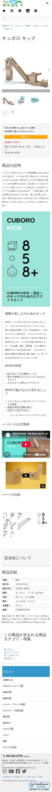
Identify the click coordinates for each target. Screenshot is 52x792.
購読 (40, 777)
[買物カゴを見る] (47, 3)
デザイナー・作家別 (11, 711)
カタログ (7, 729)
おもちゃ (18, 26)
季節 (5, 717)
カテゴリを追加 (10, 747)
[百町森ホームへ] (4, 11)
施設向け (7, 723)
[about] (28, 11)
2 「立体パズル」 (13, 655)
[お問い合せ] (36, 11)
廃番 (5, 741)
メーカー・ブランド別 (12, 704)
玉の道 (35, 26)
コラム (6, 735)
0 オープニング (12, 652)
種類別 (27, 26)
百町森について (20, 777)
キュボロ (44, 26)
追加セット (8, 29)
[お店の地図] (12, 11)
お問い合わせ (32, 777)
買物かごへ (26, 137)
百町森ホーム (7, 26)
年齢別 (6, 692)
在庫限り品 (8, 680)
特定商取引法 (7, 777)
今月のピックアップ (11, 686)
